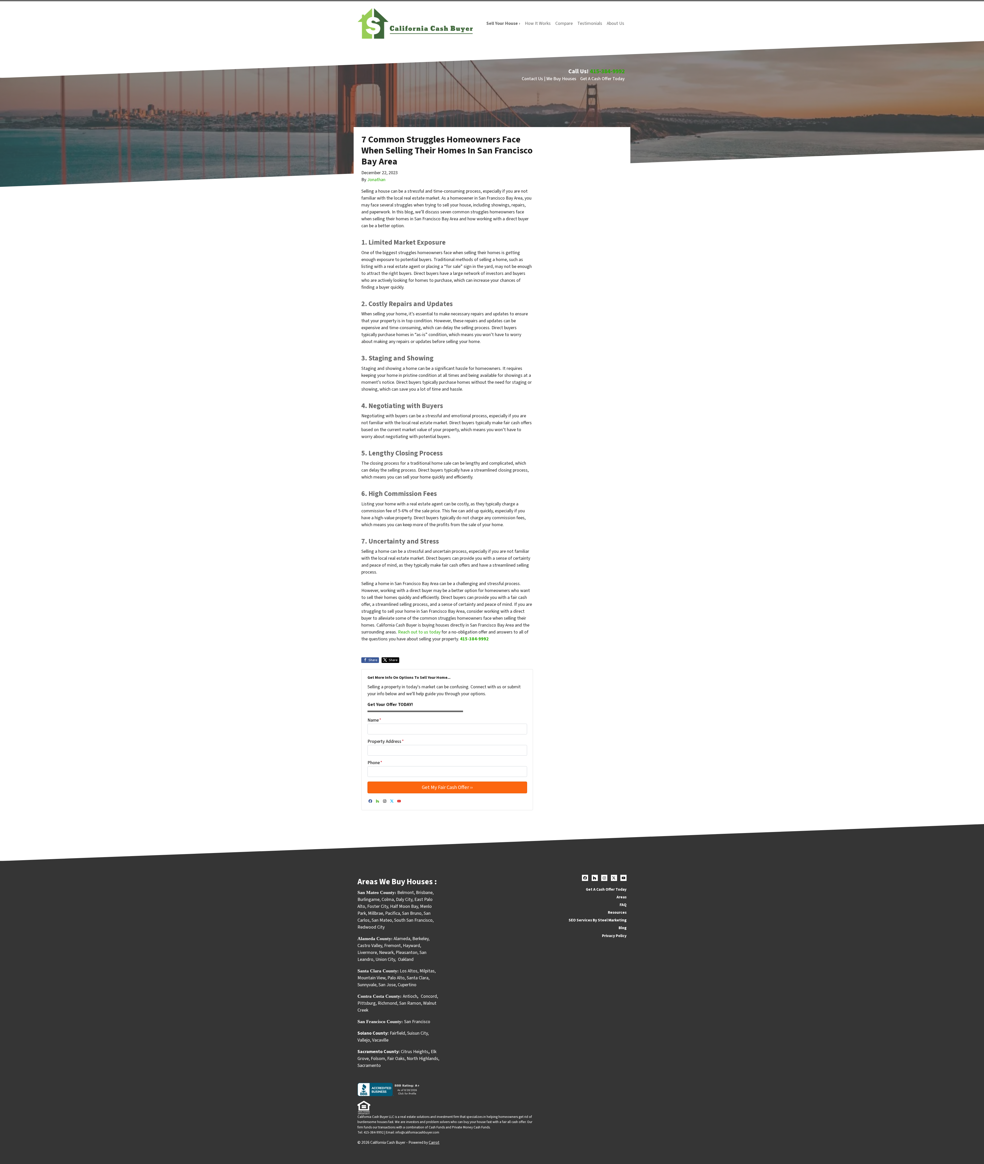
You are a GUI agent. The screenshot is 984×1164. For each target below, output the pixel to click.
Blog (623, 928)
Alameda (402, 939)
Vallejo (363, 1040)
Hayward (411, 945)
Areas (622, 897)
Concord (429, 996)
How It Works (538, 23)
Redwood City (371, 927)
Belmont (405, 892)
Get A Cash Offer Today (602, 79)
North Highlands (422, 1058)
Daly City (404, 899)
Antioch (410, 996)
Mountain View (371, 978)
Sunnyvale (366, 985)
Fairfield (397, 1033)
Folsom (378, 1058)
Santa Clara (417, 978)
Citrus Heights (414, 1051)
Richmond (387, 1003)
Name (374, 720)
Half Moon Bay (404, 906)
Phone (374, 763)
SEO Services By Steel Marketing (598, 920)
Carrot (434, 1142)
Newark (386, 952)
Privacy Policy (614, 936)
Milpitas (427, 971)
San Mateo (382, 920)
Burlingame (368, 899)
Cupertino (407, 985)
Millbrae (375, 913)
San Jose (387, 985)
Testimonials (589, 23)
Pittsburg (366, 1003)
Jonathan (376, 179)
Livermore (367, 952)
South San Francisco (413, 920)
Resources (617, 912)
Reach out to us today (419, 632)
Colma (388, 899)
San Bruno (412, 913)
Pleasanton (406, 952)
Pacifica (392, 913)
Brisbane (424, 892)
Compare (564, 23)
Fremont (392, 945)
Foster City (377, 906)
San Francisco (417, 1022)
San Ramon (410, 1003)
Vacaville (380, 1040)
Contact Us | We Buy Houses (549, 79)
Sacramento (369, 1065)
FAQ (623, 905)
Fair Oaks (396, 1058)
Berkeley (420, 939)
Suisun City (417, 1033)
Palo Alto (396, 978)
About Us (615, 23)
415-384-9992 (607, 71)
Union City (385, 959)
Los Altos (408, 971)
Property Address (385, 741)
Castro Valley (369, 945)
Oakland (406, 959)
